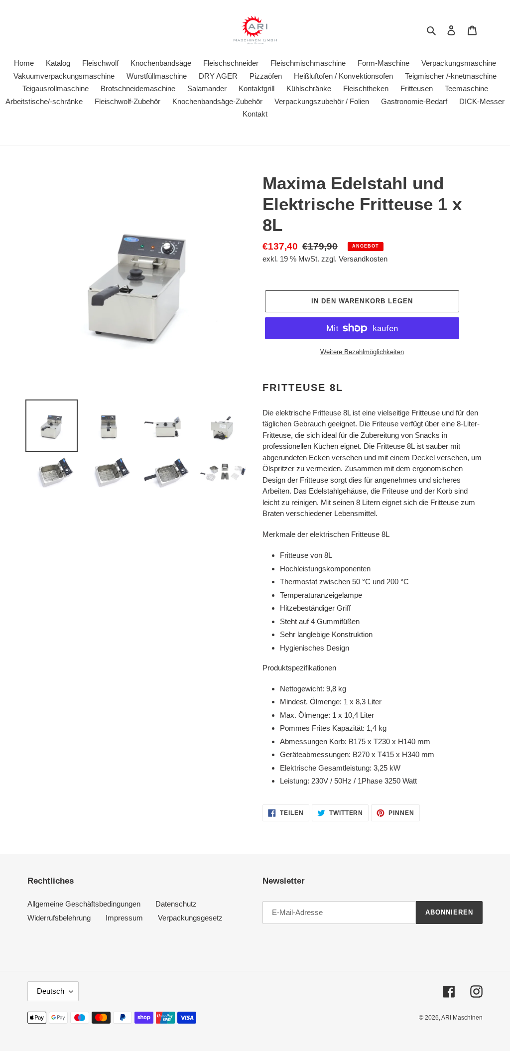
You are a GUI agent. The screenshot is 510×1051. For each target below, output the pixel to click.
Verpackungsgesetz (190, 918)
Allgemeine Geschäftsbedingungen (83, 904)
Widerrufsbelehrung (59, 918)
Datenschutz (176, 904)
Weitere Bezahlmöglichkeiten (362, 352)
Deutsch (50, 991)
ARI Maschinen (462, 1017)
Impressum (124, 918)
